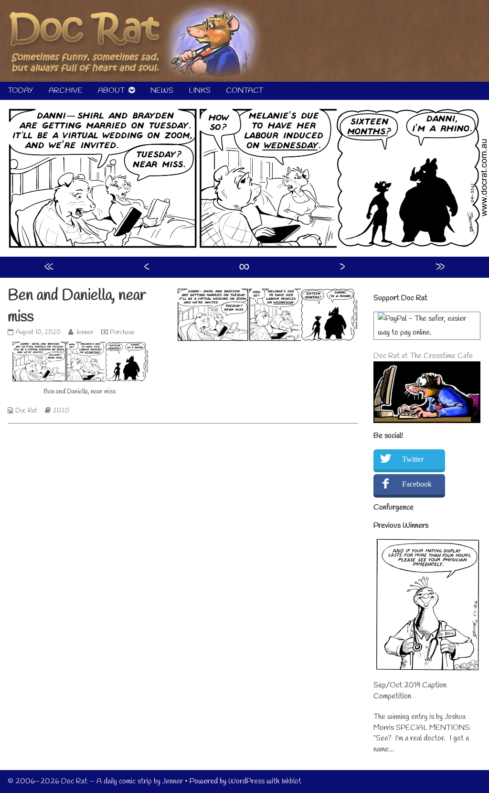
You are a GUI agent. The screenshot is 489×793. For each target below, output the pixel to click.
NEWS (161, 91)
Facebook (417, 484)
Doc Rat (26, 411)
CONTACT (244, 91)
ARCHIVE (66, 91)
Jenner (84, 332)
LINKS (200, 91)
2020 (61, 411)
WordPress (246, 781)
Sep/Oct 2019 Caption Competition (409, 690)
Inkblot (291, 781)
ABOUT (111, 91)
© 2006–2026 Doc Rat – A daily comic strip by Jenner (95, 781)
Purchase (122, 332)
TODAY (20, 91)
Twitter (413, 459)
